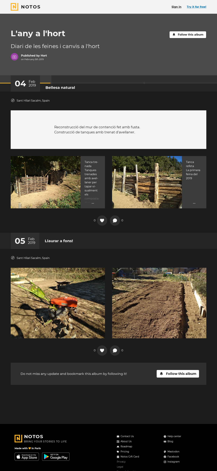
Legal (120, 466)
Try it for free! (196, 6)
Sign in (176, 6)
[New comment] (115, 220)
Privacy (121, 461)
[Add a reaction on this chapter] (102, 220)
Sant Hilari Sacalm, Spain (33, 100)
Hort (44, 55)
